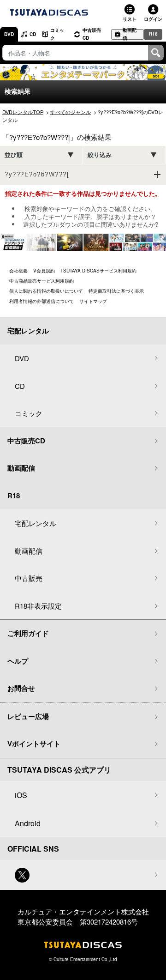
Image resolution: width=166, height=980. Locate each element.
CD (33, 34)
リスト (129, 19)
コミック (57, 34)
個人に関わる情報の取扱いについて (46, 291)
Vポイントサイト (33, 743)
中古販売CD (92, 34)
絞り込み (100, 154)
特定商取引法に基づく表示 (116, 291)
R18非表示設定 (38, 606)
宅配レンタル (35, 523)
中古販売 (28, 578)
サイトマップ (93, 301)
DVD (9, 34)
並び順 (14, 154)
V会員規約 (44, 270)
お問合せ (21, 688)
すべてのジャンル (70, 111)
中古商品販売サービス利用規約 (41, 281)
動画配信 (129, 34)
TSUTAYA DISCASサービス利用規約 (98, 270)
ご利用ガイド (28, 633)
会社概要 (18, 270)
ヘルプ (17, 661)
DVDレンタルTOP (22, 111)
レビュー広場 (28, 716)
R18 (153, 33)
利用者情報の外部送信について (41, 301)
